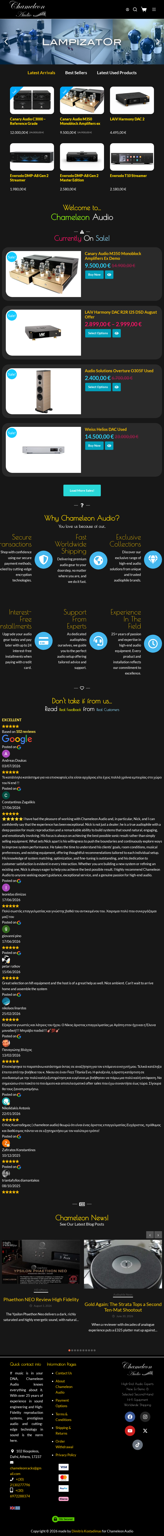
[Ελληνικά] (17, 1508)
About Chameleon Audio (64, 1386)
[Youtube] (130, 1431)
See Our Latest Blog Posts (82, 1224)
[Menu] (154, 9)
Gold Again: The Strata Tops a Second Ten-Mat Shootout (123, 1307)
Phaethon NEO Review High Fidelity (41, 1299)
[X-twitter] (145, 1431)
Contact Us (64, 1373)
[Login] (127, 9)
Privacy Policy (66, 1455)
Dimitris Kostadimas (86, 1531)
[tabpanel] (82, 139)
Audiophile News (123, 1294)
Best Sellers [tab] (76, 72)
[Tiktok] (137, 1445)
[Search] (135, 9)
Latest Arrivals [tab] (41, 72)
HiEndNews (41, 1289)
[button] (6, 42)
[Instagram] (145, 1417)
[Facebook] (130, 1417)
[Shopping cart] (144, 9)
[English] (12, 1508)
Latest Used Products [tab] (117, 72)
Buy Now (94, 274)
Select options (98, 333)
